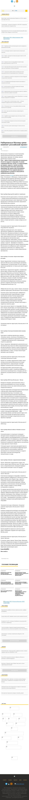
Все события (14, 670)
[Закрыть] (26, 11)
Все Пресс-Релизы (14, 640)
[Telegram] (12, 2)
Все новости (14, 136)
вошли (11, 175)
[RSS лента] (17, 2)
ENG (16, 10)
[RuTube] (14, 2)
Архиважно (23, 147)
